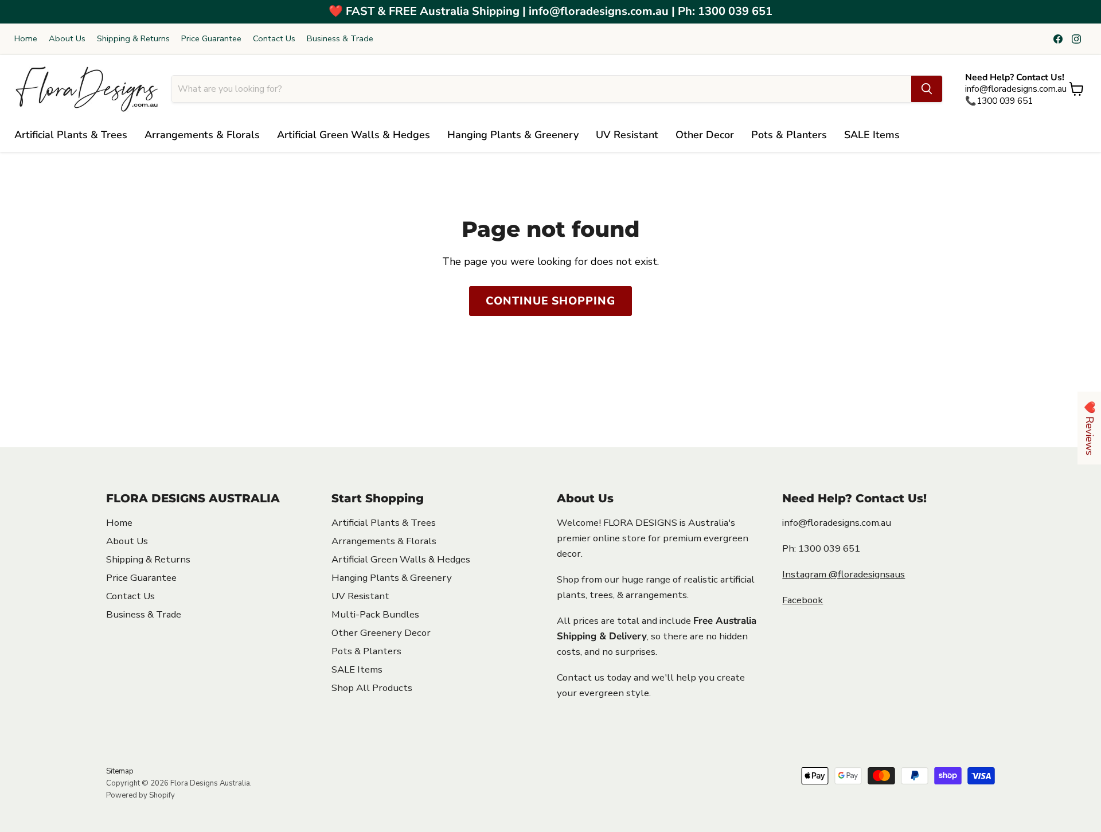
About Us (67, 39)
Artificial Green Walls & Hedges (353, 135)
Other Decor (705, 135)
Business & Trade (340, 39)
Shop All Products (371, 687)
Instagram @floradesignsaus (843, 574)
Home (25, 39)
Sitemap (120, 771)
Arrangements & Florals (202, 135)
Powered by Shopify (140, 795)
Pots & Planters (789, 135)
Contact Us (274, 39)
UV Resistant (627, 135)
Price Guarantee (211, 39)
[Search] (926, 89)
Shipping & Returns (133, 39)
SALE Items (872, 135)
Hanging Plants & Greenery (513, 135)
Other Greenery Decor (381, 632)
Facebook (802, 600)
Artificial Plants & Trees (70, 135)
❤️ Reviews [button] (1089, 428)
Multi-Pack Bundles (375, 614)
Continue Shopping (550, 301)
